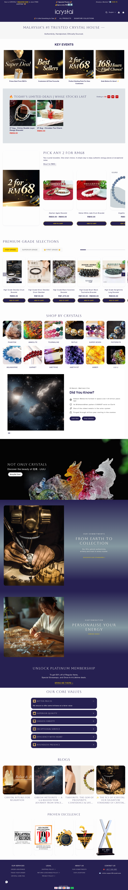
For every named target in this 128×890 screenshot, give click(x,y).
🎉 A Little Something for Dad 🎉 (45, 18)
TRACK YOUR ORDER (18, 872)
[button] (106, 12)
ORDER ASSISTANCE (18, 869)
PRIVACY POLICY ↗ (48, 876)
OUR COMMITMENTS (79, 869)
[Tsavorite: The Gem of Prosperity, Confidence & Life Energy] (79, 780)
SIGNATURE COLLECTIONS (84, 18)
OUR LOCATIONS (79, 872)
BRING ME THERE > (64, 683)
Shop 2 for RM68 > (49, 164)
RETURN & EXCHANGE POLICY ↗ (48, 872)
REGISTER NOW (22, 2)
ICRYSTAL (65, 886)
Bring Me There (15, 474)
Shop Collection (89, 418)
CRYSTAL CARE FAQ (18, 876)
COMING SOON (93, 634)
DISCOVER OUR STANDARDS (93, 557)
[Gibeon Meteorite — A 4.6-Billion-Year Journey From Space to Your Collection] (48, 780)
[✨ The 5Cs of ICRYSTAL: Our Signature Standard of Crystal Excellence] (110, 780)
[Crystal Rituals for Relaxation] (17, 780)
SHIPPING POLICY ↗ (49, 869)
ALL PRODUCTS (65, 18)
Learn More (75, 418)
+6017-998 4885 (111, 869)
